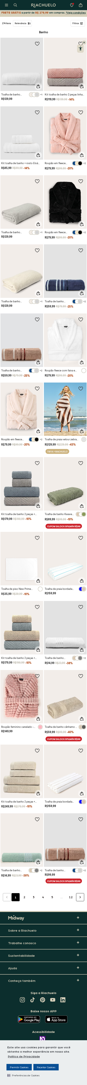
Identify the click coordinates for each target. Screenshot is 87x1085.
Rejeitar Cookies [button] (46, 1067)
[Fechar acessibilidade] (84, 43)
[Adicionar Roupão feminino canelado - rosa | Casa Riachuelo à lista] (37, 676)
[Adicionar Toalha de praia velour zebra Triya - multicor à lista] (81, 388)
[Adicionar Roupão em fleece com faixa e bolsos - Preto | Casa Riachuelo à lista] (81, 181)
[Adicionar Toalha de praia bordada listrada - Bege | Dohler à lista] (81, 750)
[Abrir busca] (15, 5)
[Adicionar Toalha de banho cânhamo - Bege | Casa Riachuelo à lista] (81, 676)
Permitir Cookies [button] (19, 1067)
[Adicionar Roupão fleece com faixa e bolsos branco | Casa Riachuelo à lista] (81, 319)
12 (71, 897)
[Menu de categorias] (6, 5)
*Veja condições (76, 12)
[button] (23, 1075)
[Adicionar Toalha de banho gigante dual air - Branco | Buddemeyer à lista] (37, 43)
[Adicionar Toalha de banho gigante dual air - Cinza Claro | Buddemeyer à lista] (37, 181)
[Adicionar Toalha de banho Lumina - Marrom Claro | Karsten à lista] (37, 319)
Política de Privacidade (24, 1056)
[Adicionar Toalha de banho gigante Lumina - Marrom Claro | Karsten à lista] (81, 819)
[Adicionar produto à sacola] (38, 86)
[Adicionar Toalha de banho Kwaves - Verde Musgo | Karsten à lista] (81, 463)
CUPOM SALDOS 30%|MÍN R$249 (63, 526)
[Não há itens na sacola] (80, 5)
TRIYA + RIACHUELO (57, 451)
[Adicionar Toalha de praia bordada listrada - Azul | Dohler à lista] (81, 538)
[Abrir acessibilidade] (80, 49)
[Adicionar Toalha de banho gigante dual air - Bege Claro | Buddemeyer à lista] (37, 250)
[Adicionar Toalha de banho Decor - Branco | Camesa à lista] (81, 607)
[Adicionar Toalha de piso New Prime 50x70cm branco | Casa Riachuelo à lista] (37, 538)
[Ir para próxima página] (80, 897)
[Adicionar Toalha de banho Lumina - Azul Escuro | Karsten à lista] (81, 250)
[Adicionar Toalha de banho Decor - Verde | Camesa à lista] (37, 819)
